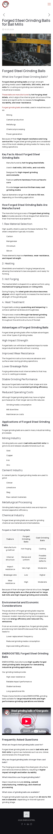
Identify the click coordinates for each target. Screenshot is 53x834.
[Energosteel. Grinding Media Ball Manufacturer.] (5, 4)
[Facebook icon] (22, 824)
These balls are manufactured (15, 94)
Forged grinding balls (11, 107)
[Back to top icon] (27, 814)
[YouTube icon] (25, 824)
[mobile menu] (49, 4)
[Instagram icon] (31, 824)
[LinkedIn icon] (28, 824)
